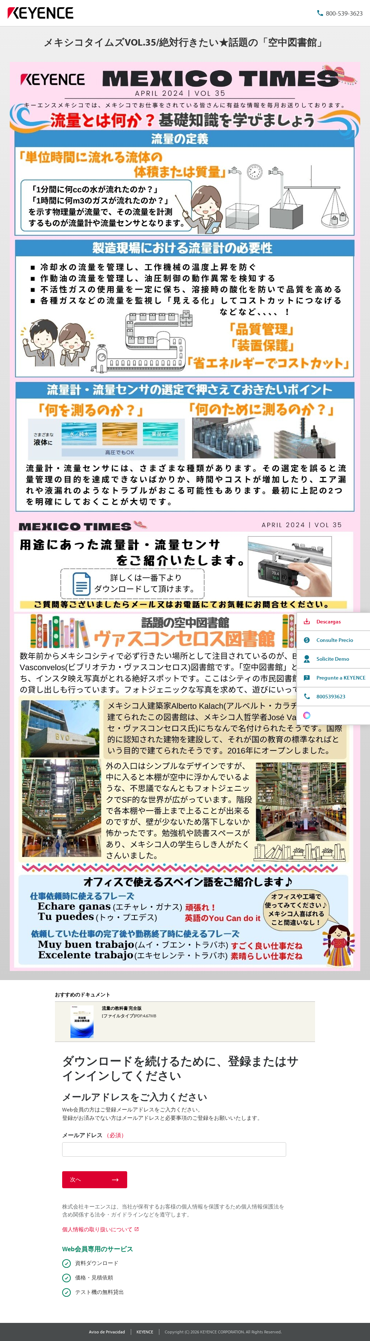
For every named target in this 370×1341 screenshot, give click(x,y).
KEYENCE (145, 1331)
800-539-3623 (344, 13)
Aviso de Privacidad (107, 1331)
